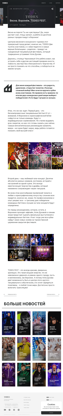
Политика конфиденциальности (24, 414)
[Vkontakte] (18, 410)
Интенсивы (26, 402)
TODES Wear (26, 407)
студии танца (27, 397)
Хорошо (51, 412)
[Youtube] (5, 410)
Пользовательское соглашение (9, 414)
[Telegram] (14, 410)
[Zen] (9, 410)
